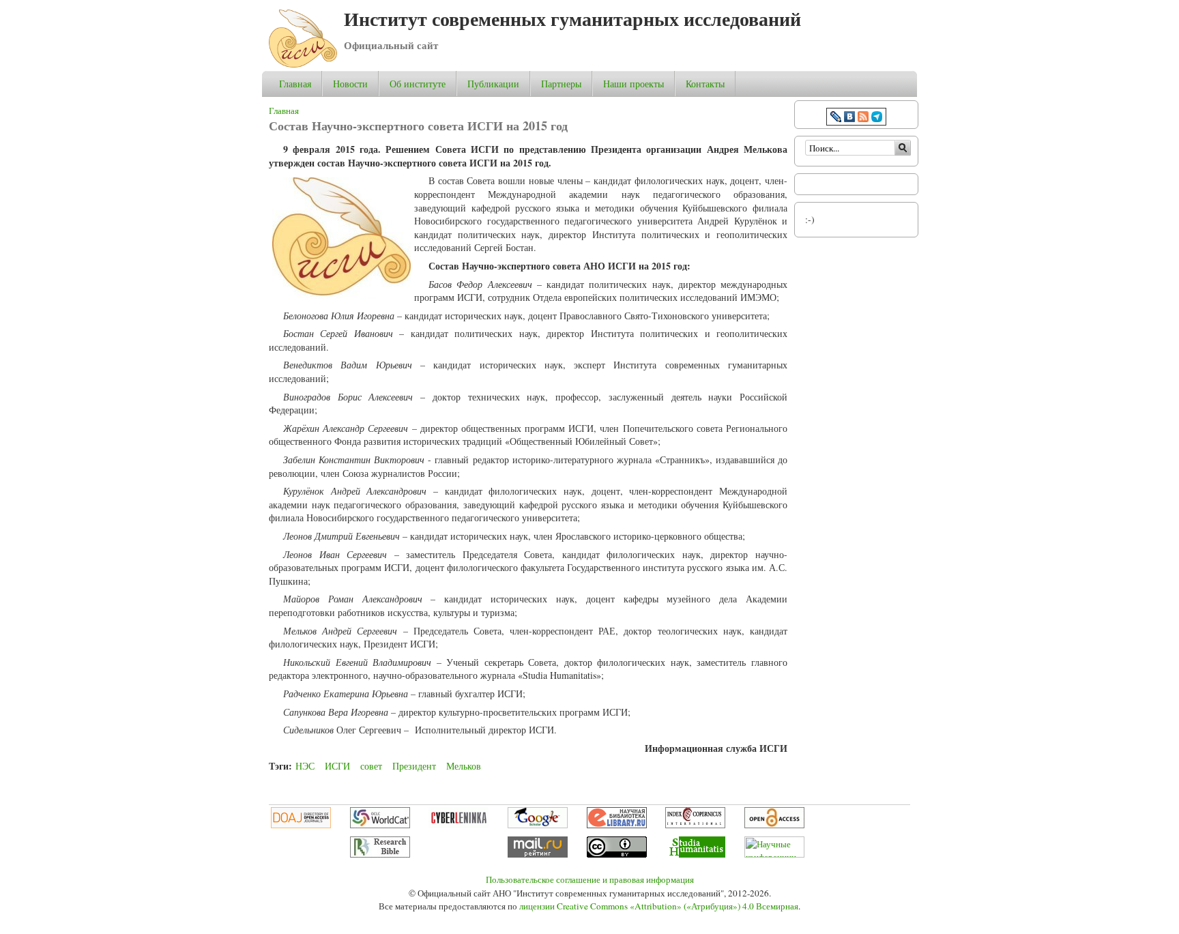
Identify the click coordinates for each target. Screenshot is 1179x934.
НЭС (305, 765)
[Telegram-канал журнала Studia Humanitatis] (876, 118)
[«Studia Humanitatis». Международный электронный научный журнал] (695, 854)
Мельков (463, 765)
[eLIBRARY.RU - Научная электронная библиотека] (617, 825)
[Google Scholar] (538, 825)
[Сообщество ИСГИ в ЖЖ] (835, 118)
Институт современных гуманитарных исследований (572, 19)
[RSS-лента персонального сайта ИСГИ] (863, 118)
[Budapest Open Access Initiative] (774, 825)
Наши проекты (633, 84)
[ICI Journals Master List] (695, 825)
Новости (350, 83)
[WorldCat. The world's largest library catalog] (380, 825)
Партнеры (561, 83)
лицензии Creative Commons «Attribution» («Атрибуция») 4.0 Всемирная (658, 906)
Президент (414, 765)
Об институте (418, 84)
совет (371, 765)
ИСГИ (337, 765)
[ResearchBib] (380, 854)
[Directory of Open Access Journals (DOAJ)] (301, 825)
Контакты (705, 83)
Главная (295, 83)
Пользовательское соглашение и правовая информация (590, 879)
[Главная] (303, 63)
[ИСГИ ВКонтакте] (849, 118)
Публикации (493, 83)
